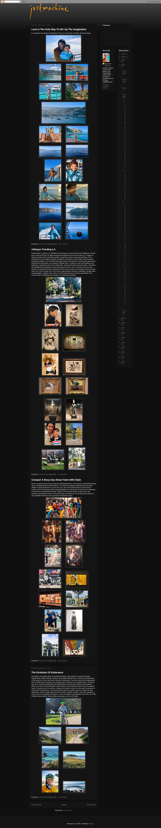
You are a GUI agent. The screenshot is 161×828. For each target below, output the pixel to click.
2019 (123, 318)
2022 (123, 57)
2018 (123, 323)
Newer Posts (36, 805)
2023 (123, 54)
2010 (123, 361)
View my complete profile (106, 86)
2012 (123, 352)
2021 (123, 60)
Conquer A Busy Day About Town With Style (56, 479)
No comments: (64, 244)
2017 (123, 328)
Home (64, 805)
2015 (123, 337)
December (124, 72)
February (124, 95)
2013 (123, 347)
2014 (123, 342)
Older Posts (91, 805)
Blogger (91, 823)
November (124, 80)
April (124, 88)
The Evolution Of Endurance (47, 672)
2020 (123, 65)
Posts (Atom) (68, 810)
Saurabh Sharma (108, 64)
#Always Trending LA (43, 249)
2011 (123, 357)
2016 (123, 332)
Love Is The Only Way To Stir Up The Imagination (58, 29)
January (124, 311)
